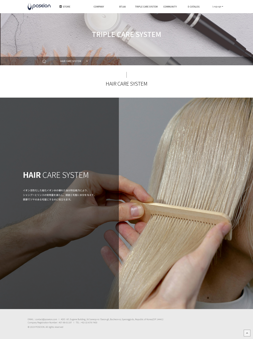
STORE (66, 6)
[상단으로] (247, 333)
